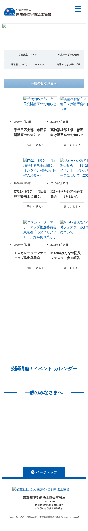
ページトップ (46, 472)
